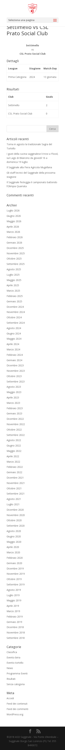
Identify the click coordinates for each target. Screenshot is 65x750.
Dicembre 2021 (15, 477)
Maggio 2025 (14, 280)
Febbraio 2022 (15, 466)
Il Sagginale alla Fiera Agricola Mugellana (29, 167)
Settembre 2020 (16, 525)
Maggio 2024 (14, 338)
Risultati (11, 678)
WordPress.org (15, 714)
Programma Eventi (17, 673)
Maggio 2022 (14, 451)
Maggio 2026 (14, 221)
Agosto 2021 (14, 499)
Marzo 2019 (13, 611)
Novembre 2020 (16, 515)
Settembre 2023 (16, 381)
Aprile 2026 (13, 226)
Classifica (12, 652)
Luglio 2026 (13, 210)
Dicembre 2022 (15, 418)
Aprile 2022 (13, 456)
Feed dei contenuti (17, 703)
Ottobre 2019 (14, 579)
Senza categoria (16, 684)
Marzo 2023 (13, 402)
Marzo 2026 (13, 231)
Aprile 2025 (13, 285)
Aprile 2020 (13, 547)
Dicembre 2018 (15, 627)
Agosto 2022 (14, 440)
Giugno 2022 (14, 445)
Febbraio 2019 (15, 616)
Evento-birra (13, 657)
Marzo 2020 (13, 552)
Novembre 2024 (16, 312)
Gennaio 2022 (14, 472)
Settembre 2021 (16, 493)
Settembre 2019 (16, 584)
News (10, 668)
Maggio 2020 (14, 541)
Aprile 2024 (13, 344)
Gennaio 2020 (14, 563)
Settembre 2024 (16, 322)
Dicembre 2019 (15, 568)
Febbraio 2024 (15, 354)
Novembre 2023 (16, 370)
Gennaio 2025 (14, 301)
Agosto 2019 (14, 589)
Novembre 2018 (16, 632)
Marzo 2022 (13, 461)
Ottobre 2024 (14, 317)
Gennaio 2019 (14, 622)
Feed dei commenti (17, 709)
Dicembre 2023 (15, 365)
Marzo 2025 (13, 290)
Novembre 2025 (16, 253)
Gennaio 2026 (14, 242)
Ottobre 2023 (14, 376)
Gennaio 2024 (14, 360)
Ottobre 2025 (14, 258)
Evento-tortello (15, 662)
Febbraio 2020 (15, 557)
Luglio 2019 (13, 595)
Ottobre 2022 (14, 429)
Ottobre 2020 (14, 520)
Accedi (10, 698)
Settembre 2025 (16, 264)
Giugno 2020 (14, 536)
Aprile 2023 (13, 397)
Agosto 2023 (14, 386)
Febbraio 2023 (15, 408)
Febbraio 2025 (15, 296)
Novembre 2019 (16, 573)
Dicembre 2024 (15, 306)
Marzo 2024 (13, 349)
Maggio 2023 (14, 392)
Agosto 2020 (14, 531)
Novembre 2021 (16, 483)
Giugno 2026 (14, 216)
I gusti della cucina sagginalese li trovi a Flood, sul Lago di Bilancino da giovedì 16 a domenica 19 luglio (32, 158)
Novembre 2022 (16, 424)
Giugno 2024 (14, 333)
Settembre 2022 (16, 435)
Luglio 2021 (13, 504)
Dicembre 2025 (15, 248)
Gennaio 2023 (14, 413)
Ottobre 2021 (14, 488)
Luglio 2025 (13, 274)
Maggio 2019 (14, 600)
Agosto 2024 (14, 328)
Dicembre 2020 (15, 509)
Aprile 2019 (13, 605)
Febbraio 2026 (15, 237)
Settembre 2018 (16, 638)
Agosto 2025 (14, 269)
